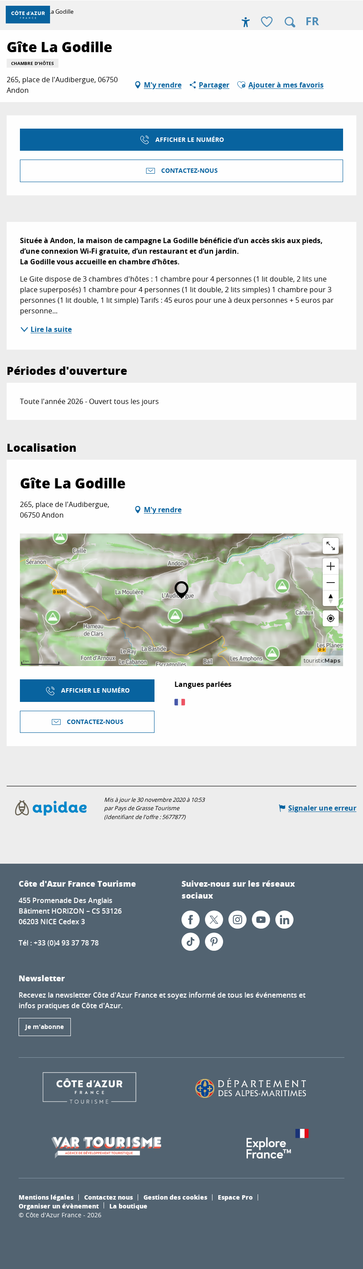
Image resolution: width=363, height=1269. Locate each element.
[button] (290, 22)
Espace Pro (235, 1197)
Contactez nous (108, 1197)
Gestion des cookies (175, 1197)
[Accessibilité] (245, 22)
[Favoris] (267, 22)
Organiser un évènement (59, 1205)
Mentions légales (46, 1197)
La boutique (128, 1205)
